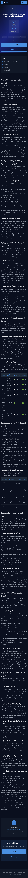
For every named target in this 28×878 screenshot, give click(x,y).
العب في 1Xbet (14, 44)
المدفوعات (6, 67)
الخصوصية (12, 874)
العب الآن (24, 2)
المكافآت (6, 64)
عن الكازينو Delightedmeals (10, 61)
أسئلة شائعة (7, 70)
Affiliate (19, 874)
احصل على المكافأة (14, 857)
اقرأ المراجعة (14, 49)
